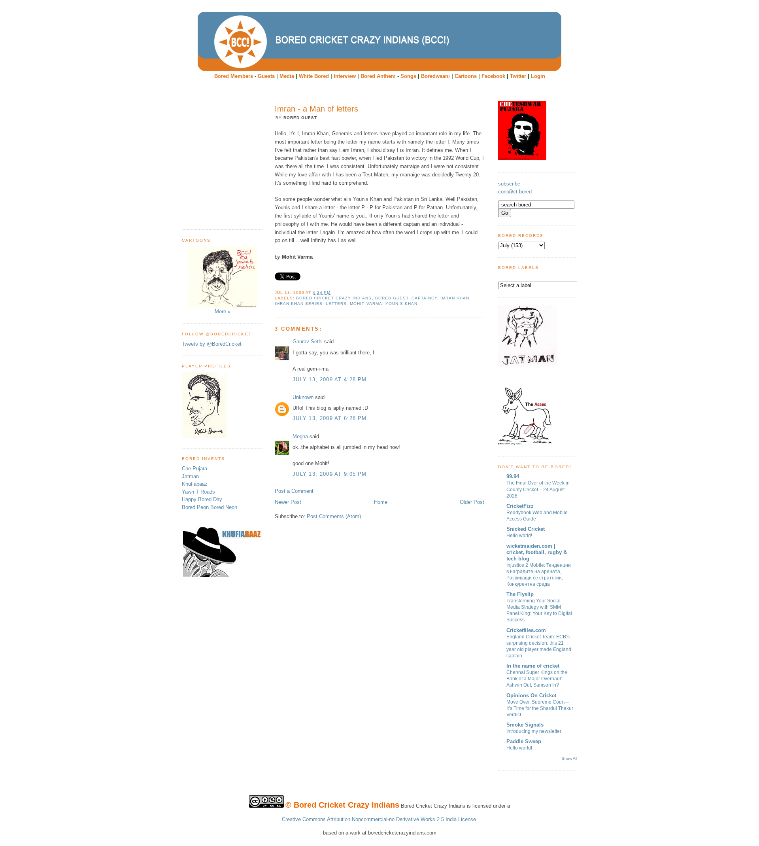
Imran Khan (454, 298)
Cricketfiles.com (526, 630)
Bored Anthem (378, 76)
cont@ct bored (515, 192)
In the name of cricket (532, 666)
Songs (408, 76)
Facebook (493, 76)
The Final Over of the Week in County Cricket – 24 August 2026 (538, 489)
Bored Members (233, 76)
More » (222, 311)
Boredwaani (435, 76)
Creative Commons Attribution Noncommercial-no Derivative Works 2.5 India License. (380, 819)
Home (380, 502)
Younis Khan (401, 303)
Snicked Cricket (525, 529)
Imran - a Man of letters (316, 108)
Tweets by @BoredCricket (212, 344)
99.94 (512, 476)
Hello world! (519, 535)
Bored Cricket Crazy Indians (334, 298)
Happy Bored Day (202, 499)
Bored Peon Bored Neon (209, 507)
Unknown (303, 397)
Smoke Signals (525, 725)
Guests (266, 76)
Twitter (518, 76)
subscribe (509, 184)
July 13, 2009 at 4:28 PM (329, 379)
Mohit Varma (366, 303)
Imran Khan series (299, 303)
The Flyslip (520, 594)
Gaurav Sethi (308, 341)
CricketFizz (520, 506)
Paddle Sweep (523, 741)
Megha (300, 436)
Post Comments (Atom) (334, 516)
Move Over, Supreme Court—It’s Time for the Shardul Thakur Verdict (539, 708)
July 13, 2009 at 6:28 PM (329, 418)
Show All (569, 758)
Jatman (190, 476)
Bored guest (391, 298)
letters (336, 303)
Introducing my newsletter (533, 731)
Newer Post (288, 502)
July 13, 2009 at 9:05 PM (329, 474)
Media (286, 76)
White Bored (314, 76)
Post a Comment (294, 491)
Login (538, 76)
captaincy (424, 298)
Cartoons (466, 76)
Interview (345, 76)
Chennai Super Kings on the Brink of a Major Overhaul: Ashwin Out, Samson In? (536, 679)
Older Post (472, 502)
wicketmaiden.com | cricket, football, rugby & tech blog (536, 552)
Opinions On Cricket (531, 695)
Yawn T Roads (198, 492)
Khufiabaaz (195, 484)
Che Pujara (194, 468)
